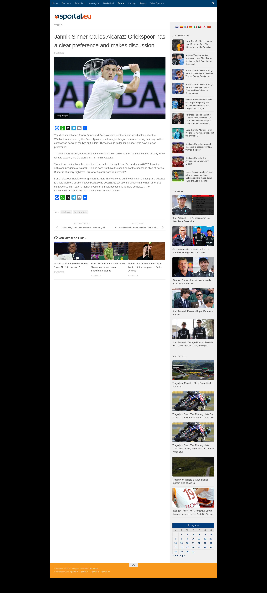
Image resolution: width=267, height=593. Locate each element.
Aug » (182, 555)
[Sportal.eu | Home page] (73, 17)
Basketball (108, 3)
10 (193, 539)
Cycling (132, 3)
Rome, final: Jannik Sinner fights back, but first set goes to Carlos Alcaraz (145, 267)
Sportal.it (74, 571)
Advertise (94, 568)
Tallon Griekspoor (80, 212)
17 (193, 543)
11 (199, 539)
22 (181, 547)
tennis (58, 25)
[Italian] (196, 26)
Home (55, 3)
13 (211, 539)
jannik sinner (66, 212)
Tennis (121, 3)
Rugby (142, 3)
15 (181, 543)
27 (211, 547)
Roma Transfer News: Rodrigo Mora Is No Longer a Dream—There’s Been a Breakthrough (199, 73)
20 (211, 543)
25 (199, 547)
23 (187, 547)
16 (187, 543)
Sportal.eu (84, 571)
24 (193, 547)
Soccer (65, 3)
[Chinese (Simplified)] (209, 26)
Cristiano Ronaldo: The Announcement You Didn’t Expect (197, 161)
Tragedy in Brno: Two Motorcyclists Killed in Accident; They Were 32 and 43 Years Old (193, 448)
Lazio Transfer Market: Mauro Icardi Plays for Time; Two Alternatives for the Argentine (199, 44)
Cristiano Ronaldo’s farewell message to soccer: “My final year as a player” (199, 147)
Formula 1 (80, 3)
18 (199, 543)
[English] (177, 26)
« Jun (175, 555)
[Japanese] (205, 26)
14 (175, 543)
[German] (191, 26)
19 (205, 543)
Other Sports (156, 3)
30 (187, 551)
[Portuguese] (200, 26)
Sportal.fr (95, 571)
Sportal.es (105, 571)
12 (205, 539)
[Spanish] (182, 26)
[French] (186, 26)
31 (193, 551)
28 (175, 551)
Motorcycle (94, 3)
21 (175, 547)
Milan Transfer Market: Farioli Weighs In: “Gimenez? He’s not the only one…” (200, 133)
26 (205, 547)
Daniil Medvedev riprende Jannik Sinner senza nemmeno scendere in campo (108, 267)
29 (181, 551)
